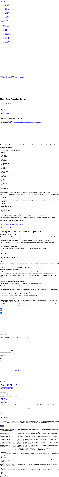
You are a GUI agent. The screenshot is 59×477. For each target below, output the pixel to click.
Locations (4, 3)
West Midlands (8, 19)
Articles (3, 21)
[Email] (29, 311)
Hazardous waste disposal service (16, 224)
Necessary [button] (2, 425)
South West (7, 16)
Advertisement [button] (3, 467)
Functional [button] (2, 451)
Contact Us (4, 401)
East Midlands (7, 5)
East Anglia (7, 4)
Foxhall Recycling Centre (7, 387)
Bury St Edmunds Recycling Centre (9, 384)
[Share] (29, 313)
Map (3, 112)
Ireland (6, 7)
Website (12, 353)
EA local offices (4, 227)
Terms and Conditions (6, 399)
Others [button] (1, 472)
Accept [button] (55, 411)
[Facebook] (29, 308)
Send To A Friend (5, 113)
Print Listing (2, 79)
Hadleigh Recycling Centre (7, 388)
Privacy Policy (5, 398)
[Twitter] (29, 309)
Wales (6, 17)
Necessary (3, 426)
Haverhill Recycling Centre (7, 389)
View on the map (18, 370)
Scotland (6, 13)
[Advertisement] (29, 88)
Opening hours (5, 110)
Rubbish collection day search (16, 227)
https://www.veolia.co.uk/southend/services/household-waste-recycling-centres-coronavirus (24, 122)
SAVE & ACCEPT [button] (3, 476)
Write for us (4, 402)
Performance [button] (2, 456)
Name (12, 350)
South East (7, 15)
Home (3, 1)
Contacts (4, 109)
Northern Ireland (8, 12)
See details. (51, 411)
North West (7, 11)
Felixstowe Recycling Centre (8, 385)
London (6, 8)
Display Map (7, 79)
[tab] (30, 109)
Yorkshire (6, 20)
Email (12, 351)
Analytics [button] (2, 461)
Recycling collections (4, 224)
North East (7, 9)
